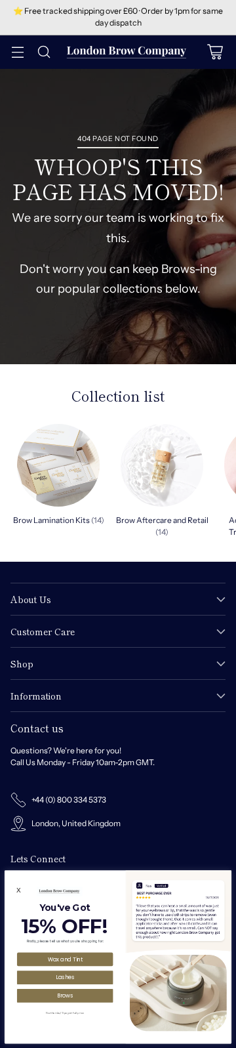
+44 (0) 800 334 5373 (68, 800)
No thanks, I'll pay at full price (65, 1012)
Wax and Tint (65, 959)
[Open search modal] (43, 52)
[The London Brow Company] (126, 52)
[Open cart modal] (214, 52)
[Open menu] (17, 52)
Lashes (65, 976)
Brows (65, 995)
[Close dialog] (225, 876)
